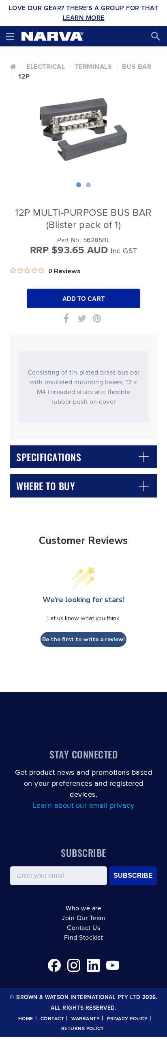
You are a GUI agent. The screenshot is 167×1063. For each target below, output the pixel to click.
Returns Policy (82, 1028)
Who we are (83, 908)
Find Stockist (83, 937)
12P (24, 76)
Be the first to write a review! (83, 639)
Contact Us (83, 928)
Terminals (93, 67)
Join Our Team (83, 918)
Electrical (45, 67)
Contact (52, 1019)
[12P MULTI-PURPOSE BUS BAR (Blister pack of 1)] (83, 129)
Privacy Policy (127, 1019)
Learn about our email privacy (84, 805)
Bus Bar (137, 67)
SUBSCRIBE (133, 875)
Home (25, 1019)
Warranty (85, 1019)
